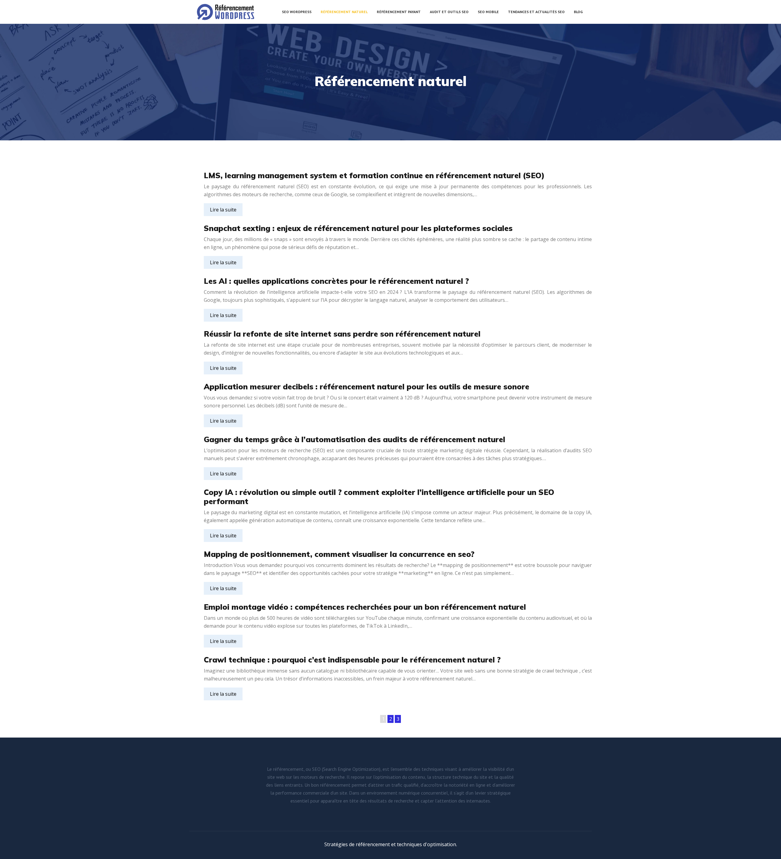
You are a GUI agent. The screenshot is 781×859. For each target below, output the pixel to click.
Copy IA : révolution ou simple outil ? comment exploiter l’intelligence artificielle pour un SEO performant (379, 496)
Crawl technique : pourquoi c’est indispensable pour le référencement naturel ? (352, 659)
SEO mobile (488, 11)
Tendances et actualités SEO (536, 11)
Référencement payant (399, 11)
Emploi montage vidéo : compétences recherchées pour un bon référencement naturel (365, 607)
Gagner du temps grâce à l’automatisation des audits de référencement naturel (354, 439)
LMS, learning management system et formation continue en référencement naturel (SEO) (374, 175)
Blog (578, 11)
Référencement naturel (344, 11)
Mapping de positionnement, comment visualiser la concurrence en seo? (339, 554)
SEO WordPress (296, 11)
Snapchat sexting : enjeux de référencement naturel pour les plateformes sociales (358, 228)
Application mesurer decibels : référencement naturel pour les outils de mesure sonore (366, 386)
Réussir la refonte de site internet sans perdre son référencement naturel (342, 333)
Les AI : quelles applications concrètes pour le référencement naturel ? (336, 281)
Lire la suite (223, 209)
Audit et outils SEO (449, 11)
